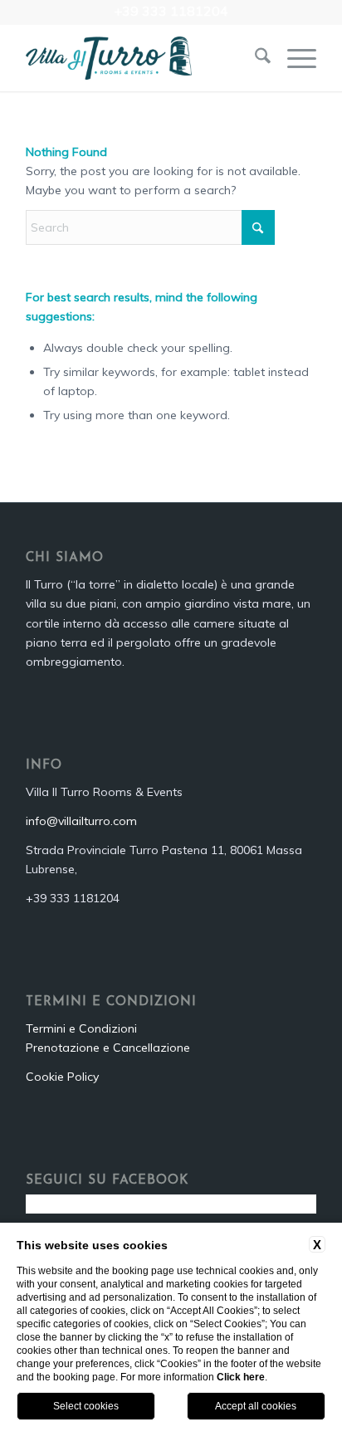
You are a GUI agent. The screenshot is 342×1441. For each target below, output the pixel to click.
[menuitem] (254, 58)
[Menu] (293, 58)
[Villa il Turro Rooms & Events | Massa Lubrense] (142, 58)
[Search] (254, 58)
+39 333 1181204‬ (171, 10)
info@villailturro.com (81, 820)
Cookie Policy (62, 1076)
